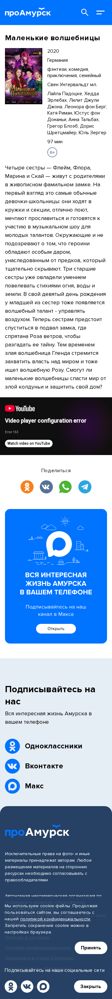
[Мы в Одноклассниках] (11, 986)
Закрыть (90, 986)
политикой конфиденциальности (55, 919)
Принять (91, 948)
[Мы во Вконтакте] (27, 986)
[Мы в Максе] (43, 986)
